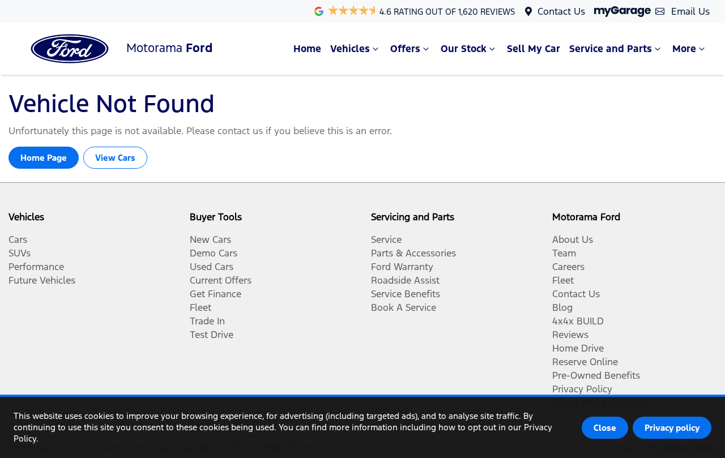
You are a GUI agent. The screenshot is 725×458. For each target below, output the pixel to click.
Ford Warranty (402, 266)
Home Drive (578, 348)
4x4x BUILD (578, 321)
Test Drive (211, 334)
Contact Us (561, 11)
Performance (36, 266)
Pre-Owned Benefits (596, 375)
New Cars (210, 239)
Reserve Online (585, 362)
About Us (572, 239)
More (684, 48)
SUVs (19, 253)
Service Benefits (405, 294)
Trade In (207, 321)
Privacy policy (672, 427)
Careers (568, 266)
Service (386, 239)
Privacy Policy (582, 389)
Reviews (570, 334)
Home (307, 48)
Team (564, 253)
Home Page (43, 157)
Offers (405, 48)
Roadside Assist (405, 280)
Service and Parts (610, 48)
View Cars (115, 157)
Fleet (200, 307)
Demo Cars (213, 253)
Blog (562, 307)
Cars (17, 239)
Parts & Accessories (413, 253)
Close (605, 427)
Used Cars (211, 266)
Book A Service (403, 307)
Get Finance (215, 294)
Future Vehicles (41, 280)
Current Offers (220, 280)
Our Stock (464, 48)
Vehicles (350, 48)
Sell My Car (533, 48)
